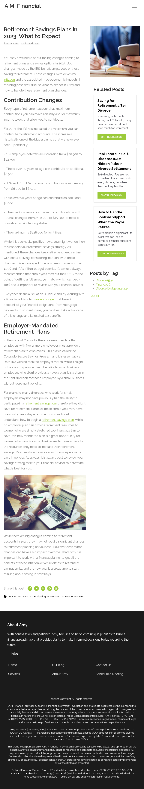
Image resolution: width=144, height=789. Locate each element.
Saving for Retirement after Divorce (112, 105)
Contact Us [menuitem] (103, 665)
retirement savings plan (41, 403)
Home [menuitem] (12, 665)
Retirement (53, 596)
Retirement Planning (72, 596)
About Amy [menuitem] (60, 674)
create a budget (44, 299)
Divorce (104, 280)
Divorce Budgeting (112, 288)
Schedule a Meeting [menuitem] (109, 674)
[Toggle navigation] (134, 7)
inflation (9, 79)
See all (94, 296)
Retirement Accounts (21, 596)
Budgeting (40, 596)
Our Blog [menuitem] (58, 665)
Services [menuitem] (14, 674)
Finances (105, 284)
